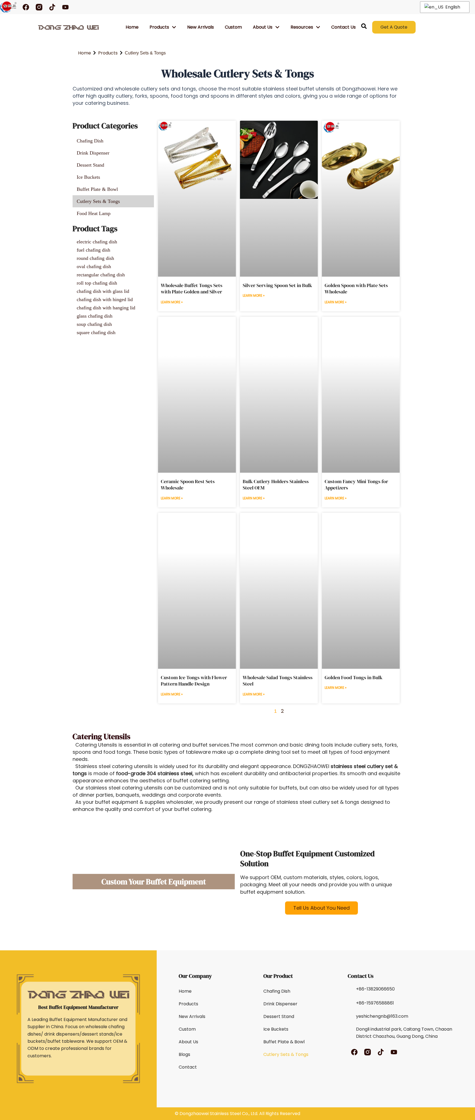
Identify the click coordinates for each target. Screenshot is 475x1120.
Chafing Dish (276, 991)
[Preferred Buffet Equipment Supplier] (68, 27)
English (452, 7)
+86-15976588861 (375, 1003)
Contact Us (343, 27)
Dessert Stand (278, 1016)
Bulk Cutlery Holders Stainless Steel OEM (276, 484)
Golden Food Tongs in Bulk (353, 677)
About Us (188, 1042)
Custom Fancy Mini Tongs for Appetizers (356, 484)
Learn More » (172, 302)
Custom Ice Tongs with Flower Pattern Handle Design (194, 680)
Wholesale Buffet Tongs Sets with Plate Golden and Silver (191, 288)
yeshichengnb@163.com (382, 1016)
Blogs (184, 1054)
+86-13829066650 (375, 989)
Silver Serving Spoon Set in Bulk (277, 285)
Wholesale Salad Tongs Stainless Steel (278, 680)
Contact (188, 1067)
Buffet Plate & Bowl (284, 1042)
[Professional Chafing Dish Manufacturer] (8, 7)
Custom (233, 27)
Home (132, 27)
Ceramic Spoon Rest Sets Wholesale (188, 484)
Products (159, 27)
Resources (302, 27)
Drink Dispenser (280, 1004)
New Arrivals (200, 27)
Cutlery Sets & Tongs (285, 1054)
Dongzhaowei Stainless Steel (210, 1113)
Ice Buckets (275, 1029)
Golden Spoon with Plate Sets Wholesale (356, 288)
